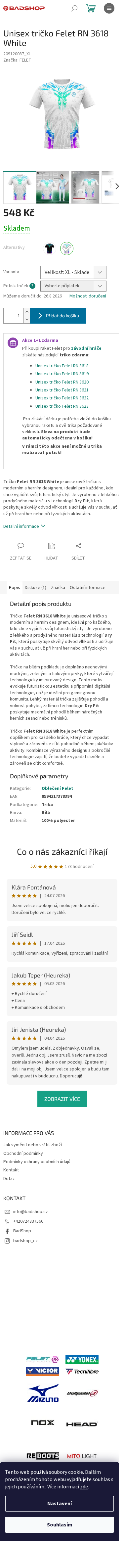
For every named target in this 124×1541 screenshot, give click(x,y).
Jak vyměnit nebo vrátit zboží (32, 1145)
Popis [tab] (14, 587)
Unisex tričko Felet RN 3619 (62, 374)
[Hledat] (74, 8)
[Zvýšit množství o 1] (26, 312)
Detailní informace (21, 526)
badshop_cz (25, 1241)
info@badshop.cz (30, 1211)
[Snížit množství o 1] (26, 319)
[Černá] (49, 248)
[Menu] (109, 8)
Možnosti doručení (87, 296)
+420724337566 (28, 1221)
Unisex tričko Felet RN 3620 (62, 382)
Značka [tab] (58, 587)
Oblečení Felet (57, 788)
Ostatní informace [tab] (87, 587)
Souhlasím (59, 1524)
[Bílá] (66, 248)
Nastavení (59, 1503)
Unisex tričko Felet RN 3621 (62, 390)
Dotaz (9, 1178)
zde (84, 1486)
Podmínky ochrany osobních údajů (36, 1161)
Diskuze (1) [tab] (35, 587)
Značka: (17, 60)
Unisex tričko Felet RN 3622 (62, 398)
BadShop (22, 1231)
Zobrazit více (62, 1099)
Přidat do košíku (62, 315)
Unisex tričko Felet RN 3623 (62, 406)
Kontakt (11, 1170)
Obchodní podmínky (23, 1153)
